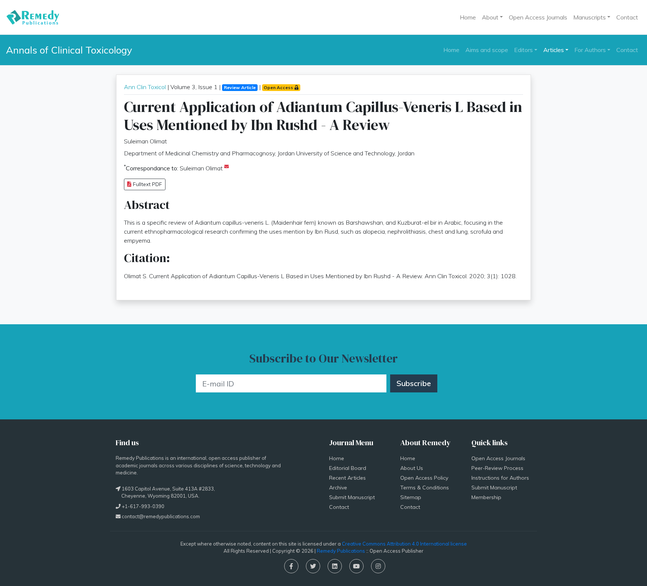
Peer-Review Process (497, 468)
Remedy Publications (341, 551)
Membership (486, 497)
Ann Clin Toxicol (145, 87)
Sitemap (410, 497)
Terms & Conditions (424, 487)
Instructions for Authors (500, 477)
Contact (627, 17)
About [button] (490, 17)
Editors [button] (523, 50)
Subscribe (414, 383)
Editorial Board (347, 468)
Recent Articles (347, 477)
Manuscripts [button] (589, 17)
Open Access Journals (538, 17)
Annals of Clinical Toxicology (69, 50)
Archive (338, 487)
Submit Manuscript (352, 497)
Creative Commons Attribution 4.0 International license (404, 544)
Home (468, 17)
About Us (411, 468)
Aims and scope (486, 50)
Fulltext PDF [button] (146, 184)
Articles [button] (553, 50)
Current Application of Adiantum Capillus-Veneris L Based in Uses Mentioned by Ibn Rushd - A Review (323, 116)
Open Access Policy (424, 477)
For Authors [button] (590, 50)
